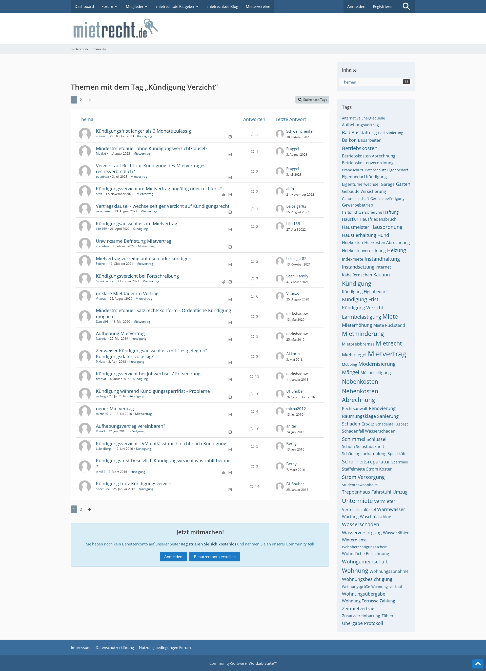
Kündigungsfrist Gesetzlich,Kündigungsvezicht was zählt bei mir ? (163, 463)
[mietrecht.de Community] (243, 28)
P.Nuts (100, 361)
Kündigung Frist (360, 299)
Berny (291, 443)
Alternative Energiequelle (363, 118)
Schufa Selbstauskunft (363, 446)
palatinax (102, 176)
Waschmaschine (375, 516)
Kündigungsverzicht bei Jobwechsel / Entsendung (148, 374)
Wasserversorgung (362, 533)
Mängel (350, 372)
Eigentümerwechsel (360, 184)
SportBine (103, 489)
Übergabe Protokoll (362, 623)
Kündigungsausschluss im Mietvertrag (136, 223)
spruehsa (102, 246)
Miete (390, 316)
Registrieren (383, 6)
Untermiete (357, 501)
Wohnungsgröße (356, 586)
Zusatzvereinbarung (361, 616)
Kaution (381, 275)
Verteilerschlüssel (359, 509)
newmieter (103, 211)
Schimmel (353, 439)
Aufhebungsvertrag (360, 125)
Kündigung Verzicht (362, 307)
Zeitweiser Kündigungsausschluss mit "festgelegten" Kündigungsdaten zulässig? (151, 353)
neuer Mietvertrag (115, 408)
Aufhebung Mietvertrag (120, 333)
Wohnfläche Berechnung (365, 553)
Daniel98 (102, 321)
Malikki (101, 153)
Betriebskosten (359, 148)
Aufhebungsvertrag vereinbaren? (130, 426)
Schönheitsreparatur (366, 461)
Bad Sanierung (390, 132)
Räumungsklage (359, 416)
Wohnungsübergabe (363, 594)
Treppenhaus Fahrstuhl (366, 492)
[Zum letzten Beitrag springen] (280, 134)
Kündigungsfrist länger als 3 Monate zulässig (143, 131)
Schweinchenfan (300, 131)
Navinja (101, 338)
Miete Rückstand (389, 325)
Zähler (387, 616)
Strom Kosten (379, 469)
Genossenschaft (355, 198)
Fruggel (292, 148)
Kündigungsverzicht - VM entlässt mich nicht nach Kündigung (161, 443)
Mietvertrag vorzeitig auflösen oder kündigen (143, 258)
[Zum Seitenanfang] (477, 663)
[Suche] (406, 6)
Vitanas (101, 298)
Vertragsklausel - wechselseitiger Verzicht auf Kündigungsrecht (162, 206)
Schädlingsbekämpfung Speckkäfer (375, 453)
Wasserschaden (360, 524)
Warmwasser (391, 509)
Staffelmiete (353, 469)
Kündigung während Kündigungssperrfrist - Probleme (153, 391)
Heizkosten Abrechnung (387, 242)
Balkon (349, 140)
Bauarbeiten (369, 140)
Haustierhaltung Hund (365, 235)
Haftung (391, 212)
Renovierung (382, 408)
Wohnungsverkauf (386, 586)
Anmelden (356, 6)
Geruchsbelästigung (387, 198)
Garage (388, 184)
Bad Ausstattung (359, 132)
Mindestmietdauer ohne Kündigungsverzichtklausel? (151, 148)
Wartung (350, 516)
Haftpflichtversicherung (362, 212)
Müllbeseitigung (375, 372)
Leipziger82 (296, 206)
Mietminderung (363, 334)
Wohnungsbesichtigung (367, 579)
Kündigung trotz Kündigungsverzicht (134, 483)
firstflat (101, 379)
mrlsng (101, 396)
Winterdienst (354, 540)
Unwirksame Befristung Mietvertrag (133, 241)
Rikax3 (100, 431)
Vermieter (384, 501)
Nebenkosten (360, 381)
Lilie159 (101, 229)
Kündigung (144, 136)
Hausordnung (386, 226)
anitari (291, 426)
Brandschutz (352, 170)
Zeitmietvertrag (358, 608)
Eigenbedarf (397, 170)
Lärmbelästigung (361, 316)
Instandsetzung (358, 267)
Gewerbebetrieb (357, 205)
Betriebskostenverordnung (368, 163)
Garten (403, 184)
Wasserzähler (396, 533)
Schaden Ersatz (358, 424)
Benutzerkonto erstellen (215, 556)
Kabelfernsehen (357, 275)
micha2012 (104, 414)
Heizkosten (352, 242)
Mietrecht (389, 343)
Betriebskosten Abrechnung (368, 156)
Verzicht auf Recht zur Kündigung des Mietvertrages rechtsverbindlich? (151, 168)
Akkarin (293, 353)
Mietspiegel (354, 355)
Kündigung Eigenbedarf (364, 291)
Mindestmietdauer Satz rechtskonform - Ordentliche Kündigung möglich (163, 313)
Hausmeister (355, 227)
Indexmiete (352, 259)
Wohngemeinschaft (365, 561)
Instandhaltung (382, 258)
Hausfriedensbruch (378, 219)
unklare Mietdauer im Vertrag (127, 293)
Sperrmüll (399, 462)
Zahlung (387, 601)
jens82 (100, 472)
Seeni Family (105, 281)
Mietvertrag (141, 153)
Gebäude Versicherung (364, 191)
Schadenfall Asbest (391, 424)
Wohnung (355, 570)
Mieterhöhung (357, 325)
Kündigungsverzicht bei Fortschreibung (137, 276)
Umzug (400, 492)
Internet (383, 267)
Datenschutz (375, 170)
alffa (99, 194)
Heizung (396, 250)
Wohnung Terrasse (360, 601)
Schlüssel (377, 439)
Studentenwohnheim (360, 484)
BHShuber (295, 391)
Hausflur (350, 219)
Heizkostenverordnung (364, 250)
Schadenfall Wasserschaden (368, 431)
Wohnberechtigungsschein (365, 546)
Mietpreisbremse (358, 344)
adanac (101, 136)
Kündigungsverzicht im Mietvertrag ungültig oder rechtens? (159, 189)
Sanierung (388, 416)
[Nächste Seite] (89, 100)
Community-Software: (243, 663)
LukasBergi (104, 448)
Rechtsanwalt (355, 408)
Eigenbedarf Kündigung (364, 176)
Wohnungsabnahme (389, 571)
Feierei (101, 263)
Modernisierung (377, 363)
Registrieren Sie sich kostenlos (208, 543)
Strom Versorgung (363, 477)
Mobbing (349, 364)
